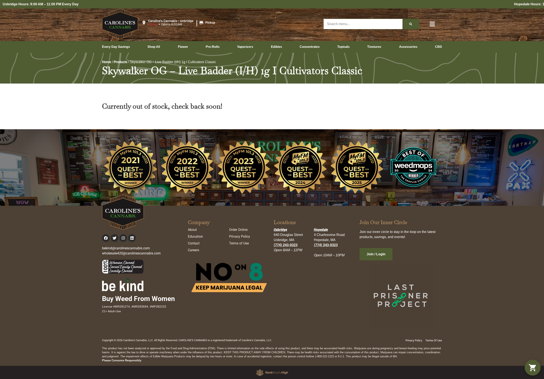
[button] (179, 22)
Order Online (238, 230)
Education (195, 236)
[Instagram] (123, 238)
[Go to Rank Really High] (272, 372)
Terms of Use (239, 243)
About (192, 230)
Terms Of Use (433, 340)
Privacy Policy (239, 236)
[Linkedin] (132, 238)
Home (106, 62)
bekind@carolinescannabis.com (126, 248)
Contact (194, 243)
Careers (193, 250)
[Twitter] (114, 238)
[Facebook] (106, 238)
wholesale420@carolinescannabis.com (131, 253)
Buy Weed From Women (138, 299)
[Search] (410, 24)
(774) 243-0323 (286, 245)
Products (120, 62)
